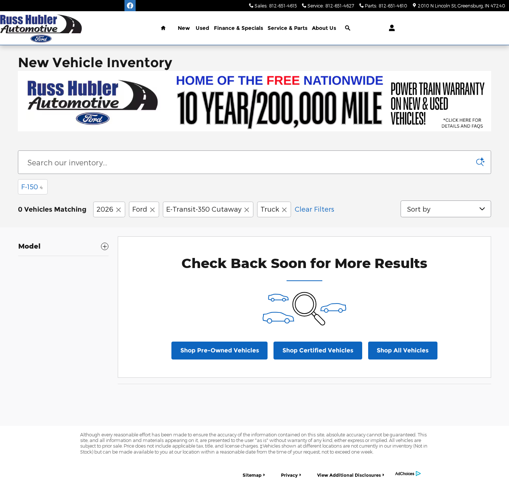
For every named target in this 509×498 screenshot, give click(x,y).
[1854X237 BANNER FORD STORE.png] (254, 101)
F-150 (32, 186)
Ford (139, 209)
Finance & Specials (238, 28)
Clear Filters (314, 209)
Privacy (289, 475)
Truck (269, 209)
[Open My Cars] (390, 28)
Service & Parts (287, 28)
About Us (324, 28)
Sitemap (252, 475)
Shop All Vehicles (403, 350)
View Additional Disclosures (349, 475)
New (184, 28)
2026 (105, 209)
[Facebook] (130, 5)
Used (202, 28)
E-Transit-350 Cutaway (203, 209)
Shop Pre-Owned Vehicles (219, 350)
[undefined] (254, 101)
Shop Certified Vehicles (317, 350)
